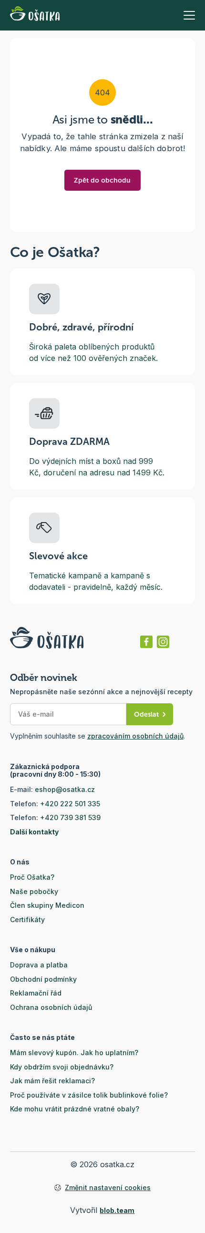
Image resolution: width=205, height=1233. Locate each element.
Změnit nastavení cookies (108, 1187)
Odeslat (146, 714)
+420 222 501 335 (70, 804)
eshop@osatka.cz (65, 789)
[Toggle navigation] (189, 15)
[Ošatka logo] (35, 15)
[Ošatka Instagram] (163, 642)
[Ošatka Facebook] (146, 642)
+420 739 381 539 (70, 817)
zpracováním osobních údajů (135, 736)
